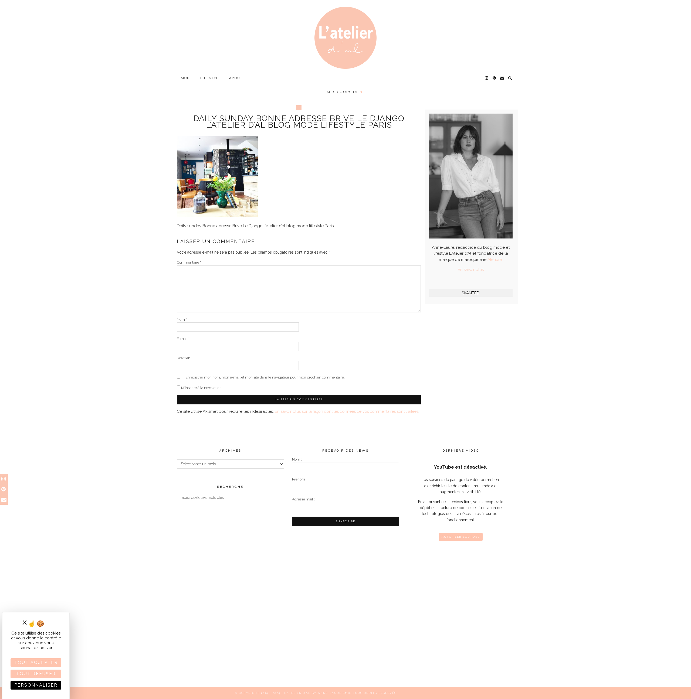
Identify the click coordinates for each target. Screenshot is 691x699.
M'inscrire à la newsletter (200, 388)
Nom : (297, 459)
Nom (182, 320)
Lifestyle (210, 78)
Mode (186, 78)
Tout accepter (36, 662)
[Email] (502, 78)
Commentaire (189, 262)
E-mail (183, 339)
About (236, 78)
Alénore (494, 259)
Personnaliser (35, 685)
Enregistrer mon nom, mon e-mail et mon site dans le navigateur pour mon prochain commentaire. (265, 377)
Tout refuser (36, 673)
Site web (183, 358)
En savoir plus (471, 269)
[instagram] (487, 78)
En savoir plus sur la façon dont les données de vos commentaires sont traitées (346, 411)
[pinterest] (494, 78)
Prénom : (299, 479)
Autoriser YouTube (461, 536)
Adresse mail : (304, 499)
